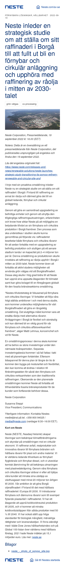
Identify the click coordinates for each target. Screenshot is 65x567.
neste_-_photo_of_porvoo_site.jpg (30, 551)
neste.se (36, 537)
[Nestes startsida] (14, 7)
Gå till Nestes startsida (47, 560)
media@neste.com (15, 421)
